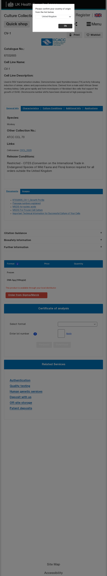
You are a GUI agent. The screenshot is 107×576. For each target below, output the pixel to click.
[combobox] (53, 17)
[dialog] (53, 288)
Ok (65, 26)
